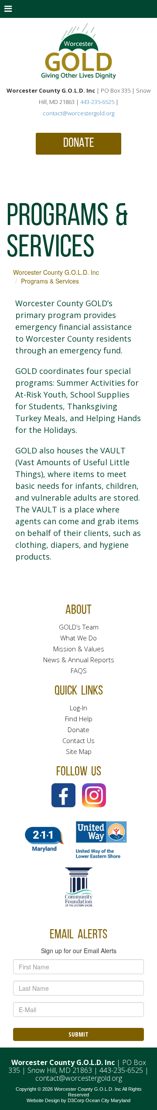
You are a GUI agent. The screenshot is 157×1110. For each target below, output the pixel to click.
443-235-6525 (97, 102)
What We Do (78, 637)
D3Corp (76, 1100)
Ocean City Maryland (107, 1100)
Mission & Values (78, 648)
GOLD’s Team (79, 626)
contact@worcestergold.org (78, 113)
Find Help (78, 718)
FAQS (79, 670)
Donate (78, 729)
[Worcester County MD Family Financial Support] (78, 51)
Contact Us (78, 740)
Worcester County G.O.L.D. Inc (56, 272)
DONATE (78, 143)
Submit (78, 1034)
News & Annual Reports (78, 659)
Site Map (79, 751)
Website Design (43, 1100)
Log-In (78, 707)
